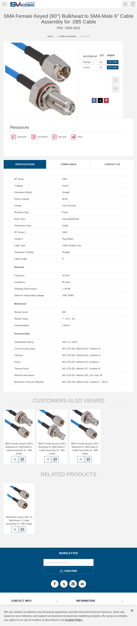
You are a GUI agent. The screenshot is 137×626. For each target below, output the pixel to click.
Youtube (73, 584)
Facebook (54, 584)
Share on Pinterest (106, 100)
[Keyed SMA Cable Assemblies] (54, 137)
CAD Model (42, 137)
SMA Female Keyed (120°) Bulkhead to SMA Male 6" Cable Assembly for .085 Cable (85, 448)
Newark (86, 62)
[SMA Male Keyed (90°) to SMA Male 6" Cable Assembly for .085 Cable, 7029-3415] (19, 498)
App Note (62, 137)
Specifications (25, 164)
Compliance (68, 164)
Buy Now (112, 62)
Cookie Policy (73, 620)
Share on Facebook (94, 100)
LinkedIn (82, 584)
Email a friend (115, 88)
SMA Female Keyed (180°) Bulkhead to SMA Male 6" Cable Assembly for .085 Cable (19, 448)
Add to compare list (115, 80)
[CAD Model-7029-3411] (33, 137)
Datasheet (21, 137)
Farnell (86, 67)
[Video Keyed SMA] (73, 137)
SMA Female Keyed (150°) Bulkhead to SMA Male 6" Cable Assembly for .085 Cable (52, 448)
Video (80, 137)
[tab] (25, 164)
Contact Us (112, 164)
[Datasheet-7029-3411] (13, 137)
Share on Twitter (100, 100)
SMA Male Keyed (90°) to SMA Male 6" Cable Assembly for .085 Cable (19, 520)
